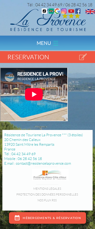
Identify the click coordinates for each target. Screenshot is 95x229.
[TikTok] (44, 12)
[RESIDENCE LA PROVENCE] (71, 12)
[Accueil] (47, 19)
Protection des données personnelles (47, 194)
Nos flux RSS (47, 200)
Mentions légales (47, 188)
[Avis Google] (57, 12)
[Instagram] (63, 12)
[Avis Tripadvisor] (51, 12)
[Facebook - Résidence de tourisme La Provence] (77, 12)
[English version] (90, 12)
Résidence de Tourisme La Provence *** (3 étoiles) (43, 135)
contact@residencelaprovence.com (43, 163)
